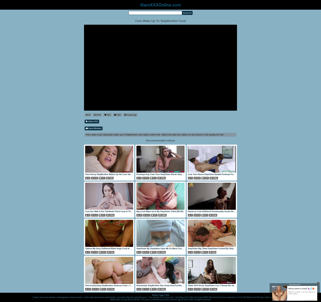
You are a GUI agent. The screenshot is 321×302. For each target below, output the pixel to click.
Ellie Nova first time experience (222, 297)
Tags (161, 295)
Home (155, 295)
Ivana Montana (94, 128)
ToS (167, 295)
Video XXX (93, 121)
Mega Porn (184, 297)
